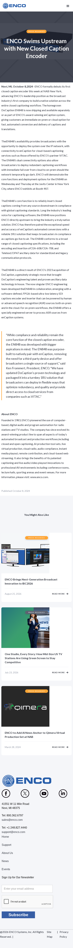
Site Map (49, 934)
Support (6, 844)
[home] (14, 6)
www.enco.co (38, 477)
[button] (67, 5)
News (5, 861)
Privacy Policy (64, 934)
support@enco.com (13, 832)
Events (6, 869)
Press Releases (36, 31)
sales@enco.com (12, 819)
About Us (7, 853)
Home (5, 836)
